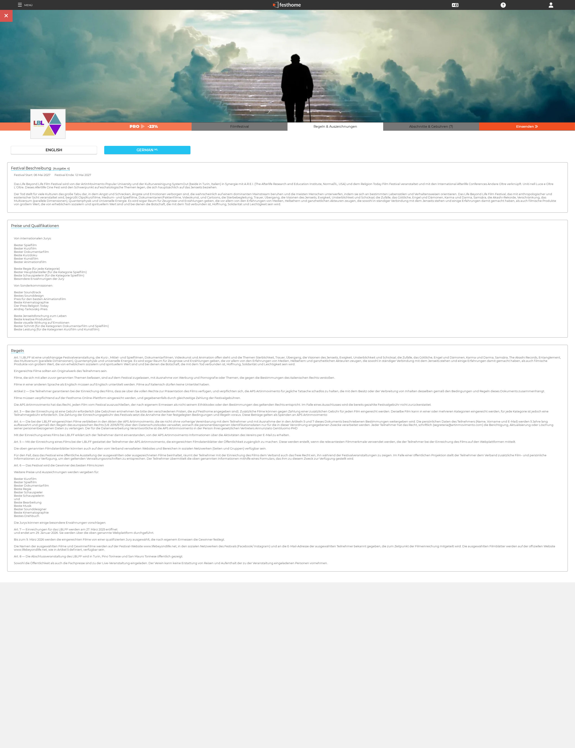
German (147, 150)
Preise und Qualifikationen (35, 226)
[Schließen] (6, 16)
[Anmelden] (551, 4)
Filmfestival (239, 127)
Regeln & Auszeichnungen (335, 127)
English (54, 150)
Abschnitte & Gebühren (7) (431, 127)
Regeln (17, 351)
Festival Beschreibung (40, 168)
